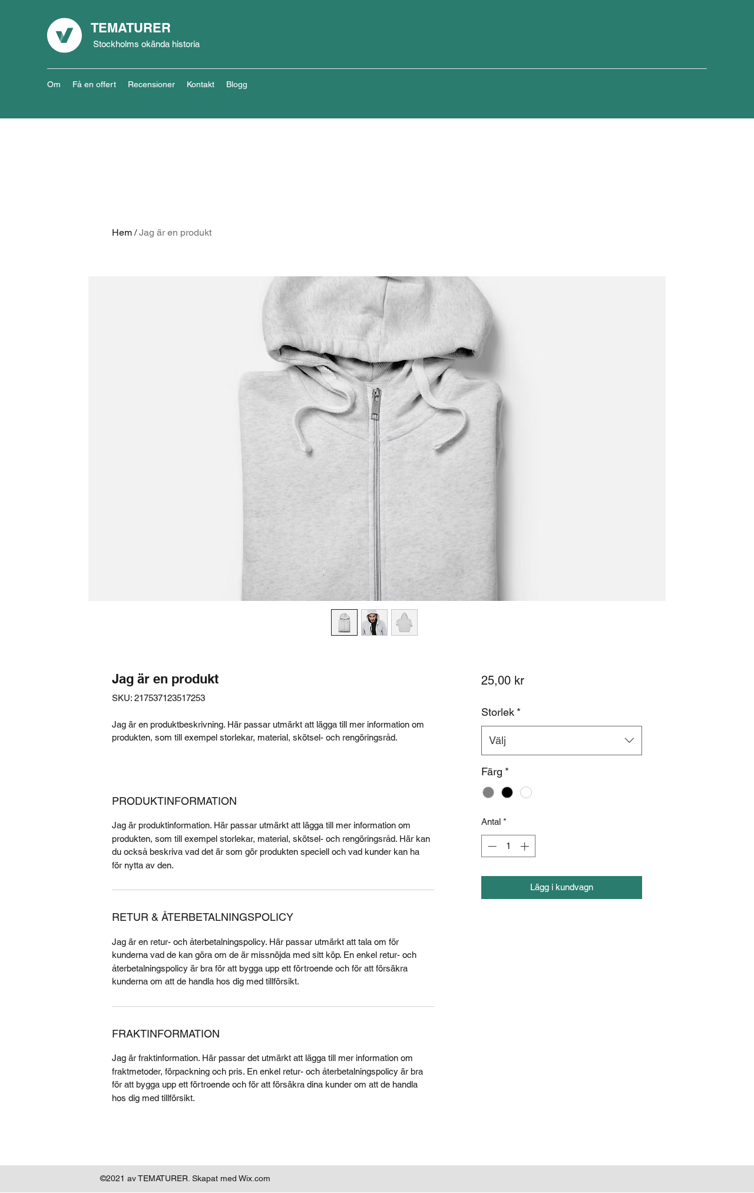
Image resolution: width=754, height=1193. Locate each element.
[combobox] (561, 740)
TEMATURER (131, 27)
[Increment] (526, 846)
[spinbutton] (508, 846)
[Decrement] (491, 846)
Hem (122, 232)
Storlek (501, 712)
